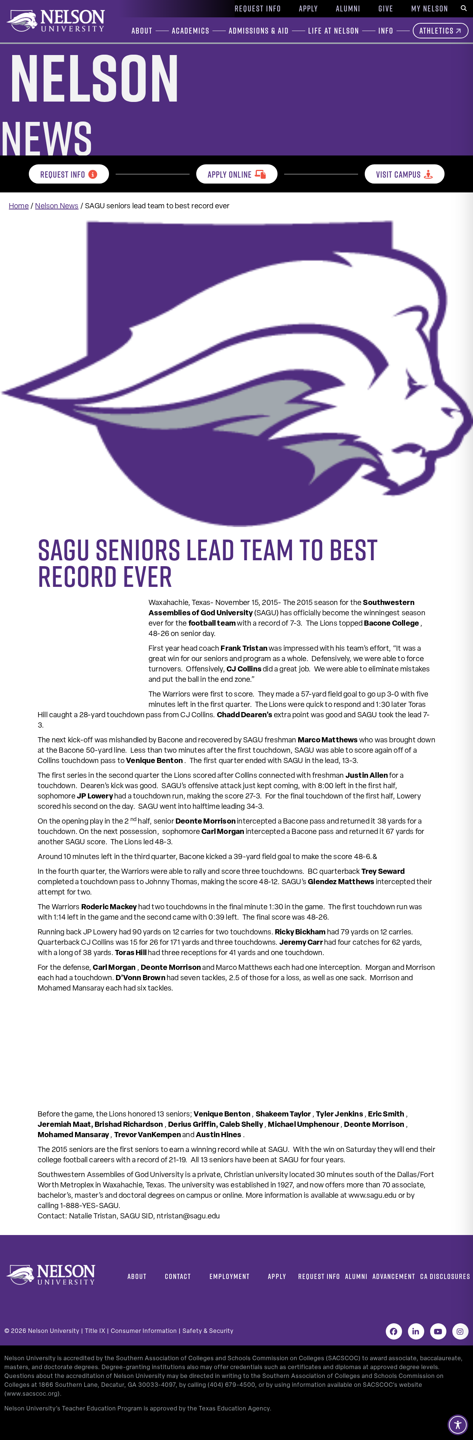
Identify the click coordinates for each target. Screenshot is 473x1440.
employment (230, 1276)
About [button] (142, 30)
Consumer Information (144, 1331)
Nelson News (56, 206)
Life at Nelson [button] (333, 30)
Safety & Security (208, 1331)
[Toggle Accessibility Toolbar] (457, 1424)
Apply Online (230, 174)
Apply (308, 8)
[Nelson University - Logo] (54, 21)
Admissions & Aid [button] (259, 30)
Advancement (393, 1276)
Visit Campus (398, 174)
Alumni (348, 8)
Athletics (436, 30)
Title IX (95, 1331)
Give (386, 8)
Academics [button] (191, 30)
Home (19, 206)
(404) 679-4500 (231, 1385)
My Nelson (429, 8)
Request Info (258, 8)
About (137, 1276)
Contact (178, 1276)
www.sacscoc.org (32, 1394)
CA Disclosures (445, 1276)
